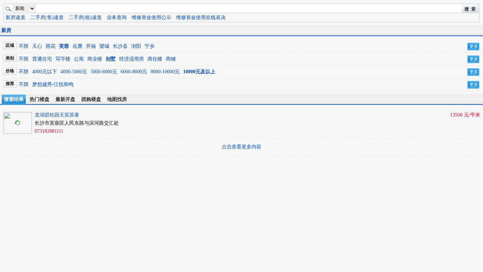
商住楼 (154, 59)
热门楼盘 (40, 99)
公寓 (79, 59)
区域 (10, 45)
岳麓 (77, 46)
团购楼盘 (91, 99)
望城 (104, 46)
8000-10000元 (165, 71)
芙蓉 (64, 46)
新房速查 (15, 17)
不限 (24, 46)
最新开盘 (65, 99)
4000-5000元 (73, 71)
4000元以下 (44, 71)
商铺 (171, 59)
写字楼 (63, 59)
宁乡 (150, 46)
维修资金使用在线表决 (201, 17)
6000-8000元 (134, 71)
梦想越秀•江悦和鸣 (53, 84)
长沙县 (120, 46)
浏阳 (136, 46)
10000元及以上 (199, 71)
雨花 (51, 46)
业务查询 (117, 17)
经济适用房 (131, 59)
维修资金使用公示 (151, 17)
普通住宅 (42, 59)
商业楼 (94, 59)
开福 (91, 46)
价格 (10, 70)
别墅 (111, 59)
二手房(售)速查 (47, 17)
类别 (10, 58)
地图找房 (117, 99)
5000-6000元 (104, 71)
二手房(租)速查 (85, 17)
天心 (37, 46)
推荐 (10, 83)
